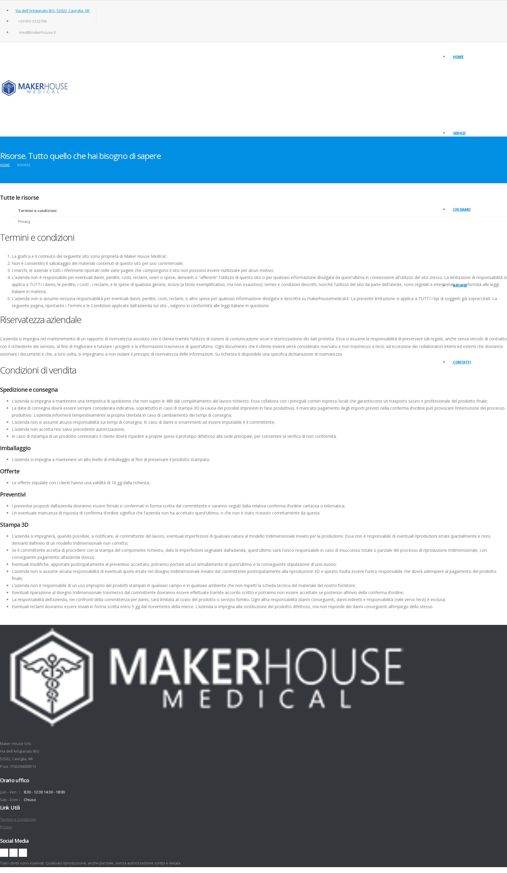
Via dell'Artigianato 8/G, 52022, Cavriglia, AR (52, 10)
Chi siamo (462, 209)
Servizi (459, 133)
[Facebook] (4, 853)
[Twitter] (13, 853)
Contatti (462, 362)
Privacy (459, 295)
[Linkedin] (23, 853)
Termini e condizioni (469, 303)
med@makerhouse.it (37, 32)
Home (458, 56)
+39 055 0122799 (32, 21)
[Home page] (35, 89)
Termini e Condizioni (18, 819)
